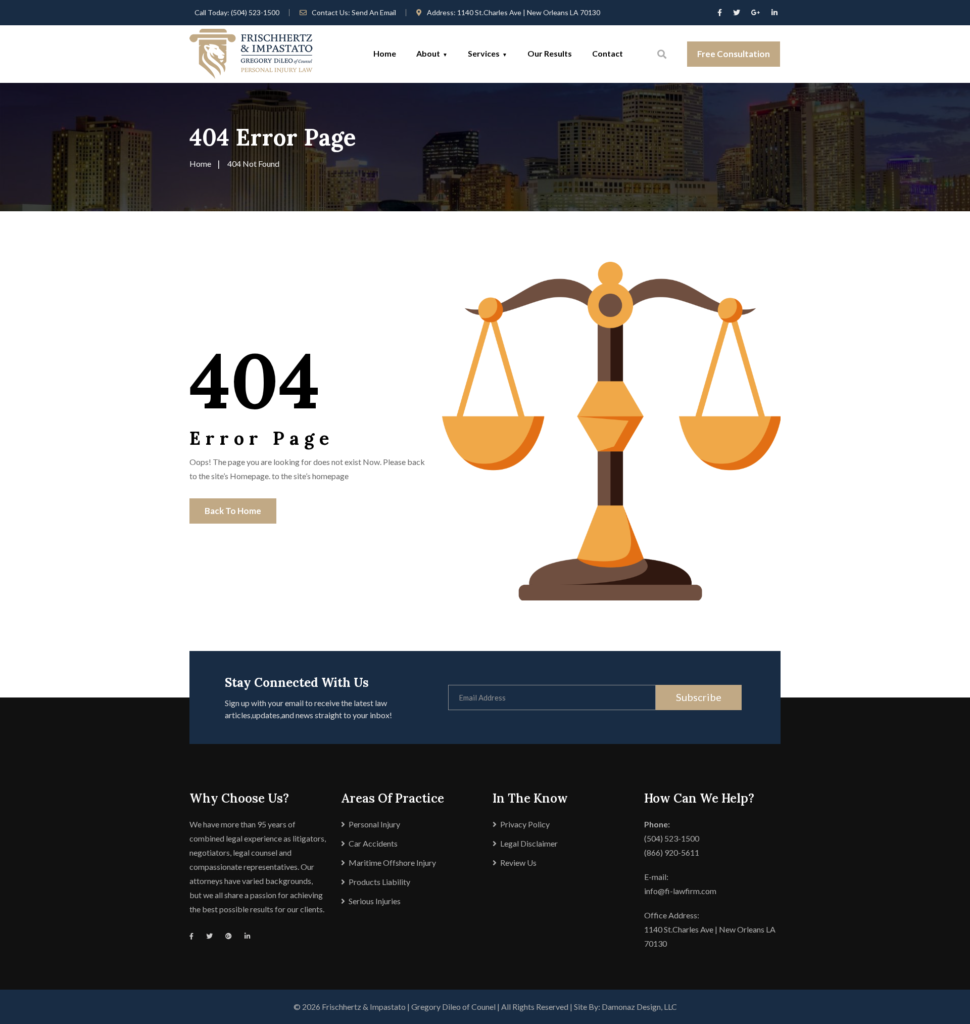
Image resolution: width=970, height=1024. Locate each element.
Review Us (518, 862)
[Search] (662, 54)
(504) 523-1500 (255, 12)
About (428, 53)
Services (484, 53)
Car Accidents (373, 843)
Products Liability (379, 882)
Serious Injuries (375, 901)
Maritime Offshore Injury (392, 862)
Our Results (549, 53)
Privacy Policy (525, 824)
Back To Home (233, 510)
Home (384, 53)
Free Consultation (733, 54)
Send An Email (374, 12)
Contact (607, 53)
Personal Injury (374, 824)
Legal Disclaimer (529, 843)
